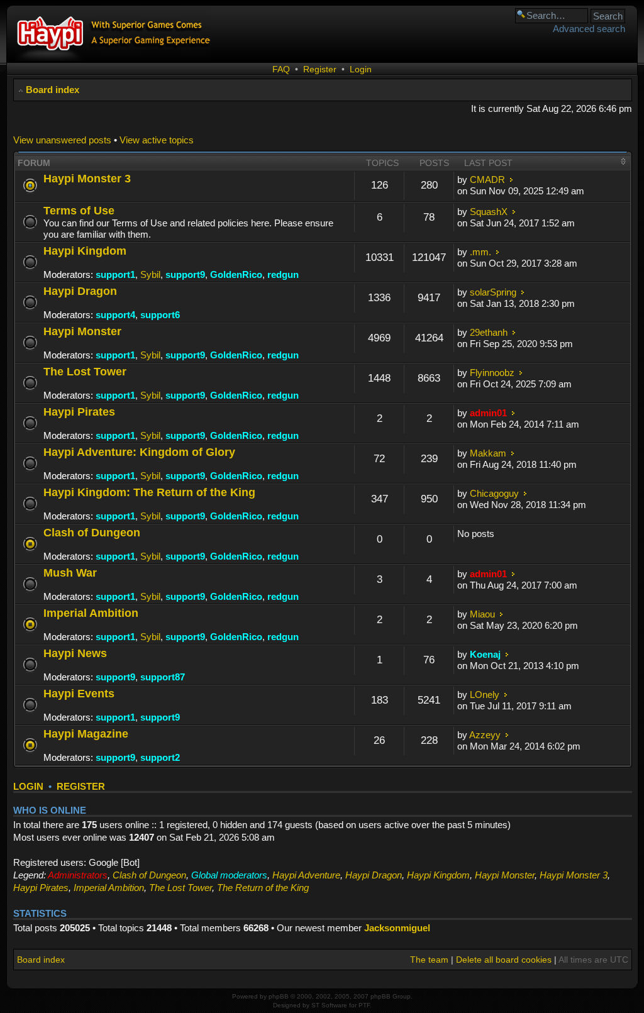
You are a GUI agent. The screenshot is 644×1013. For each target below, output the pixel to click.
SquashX (489, 211)
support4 (115, 314)
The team (429, 960)
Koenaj (485, 654)
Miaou (482, 614)
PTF (364, 1005)
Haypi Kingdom (84, 250)
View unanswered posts (62, 140)
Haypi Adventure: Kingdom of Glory (139, 451)
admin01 (488, 412)
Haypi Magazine (85, 733)
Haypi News (75, 653)
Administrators (78, 875)
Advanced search (589, 28)
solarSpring (493, 292)
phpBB (279, 996)
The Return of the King (263, 887)
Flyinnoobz (492, 372)
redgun (283, 274)
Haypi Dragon (80, 290)
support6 (160, 314)
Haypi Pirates (79, 411)
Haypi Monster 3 (87, 178)
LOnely (484, 694)
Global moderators (229, 875)
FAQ (281, 69)
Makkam (488, 453)
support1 (115, 274)
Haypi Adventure (306, 875)
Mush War (70, 572)
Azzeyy (485, 734)
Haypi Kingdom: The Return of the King (149, 492)
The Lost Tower (84, 371)
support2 (160, 757)
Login (361, 69)
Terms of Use (78, 210)
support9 (185, 274)
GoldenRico (236, 274)
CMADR (487, 179)
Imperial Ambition (90, 612)
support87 (162, 677)
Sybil (150, 274)
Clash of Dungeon (91, 532)
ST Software (329, 1005)
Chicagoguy (494, 493)
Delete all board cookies (504, 960)
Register (319, 69)
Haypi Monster (82, 331)
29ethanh (489, 332)
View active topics (156, 140)
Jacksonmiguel (397, 927)
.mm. (480, 251)
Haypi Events (78, 693)
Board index (52, 89)
